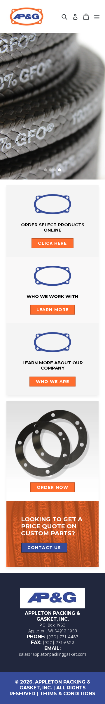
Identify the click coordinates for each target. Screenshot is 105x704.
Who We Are (52, 381)
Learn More (52, 309)
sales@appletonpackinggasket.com (52, 654)
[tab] (45, 169)
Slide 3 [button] (54, 169)
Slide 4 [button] (59, 169)
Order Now (52, 487)
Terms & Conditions (67, 693)
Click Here (52, 243)
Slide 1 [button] (45, 169)
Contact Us (44, 547)
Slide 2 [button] (50, 169)
